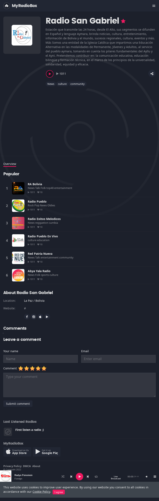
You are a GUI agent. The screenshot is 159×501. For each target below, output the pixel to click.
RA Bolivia (35, 184)
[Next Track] (88, 476)
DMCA (27, 466)
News (50, 84)
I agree (58, 492)
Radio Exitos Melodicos (44, 219)
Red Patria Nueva (40, 254)
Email (85, 351)
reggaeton (42, 223)
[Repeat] (96, 476)
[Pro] (123, 21)
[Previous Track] (71, 476)
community (77, 84)
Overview (9, 164)
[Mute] (146, 476)
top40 (50, 188)
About (36, 466)
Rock (31, 205)
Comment (10, 368)
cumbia (54, 223)
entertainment (63, 188)
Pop (37, 205)
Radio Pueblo (37, 201)
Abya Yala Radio (39, 271)
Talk (38, 188)
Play (18, 188)
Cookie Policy (41, 492)
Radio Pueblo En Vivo (43, 236)
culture (62, 84)
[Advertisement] (79, 119)
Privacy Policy (12, 466)
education (43, 240)
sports (45, 275)
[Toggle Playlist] (155, 476)
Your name (10, 351)
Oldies (51, 205)
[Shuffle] (63, 476)
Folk (43, 188)
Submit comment (18, 404)
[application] (79, 476)
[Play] (79, 476)
